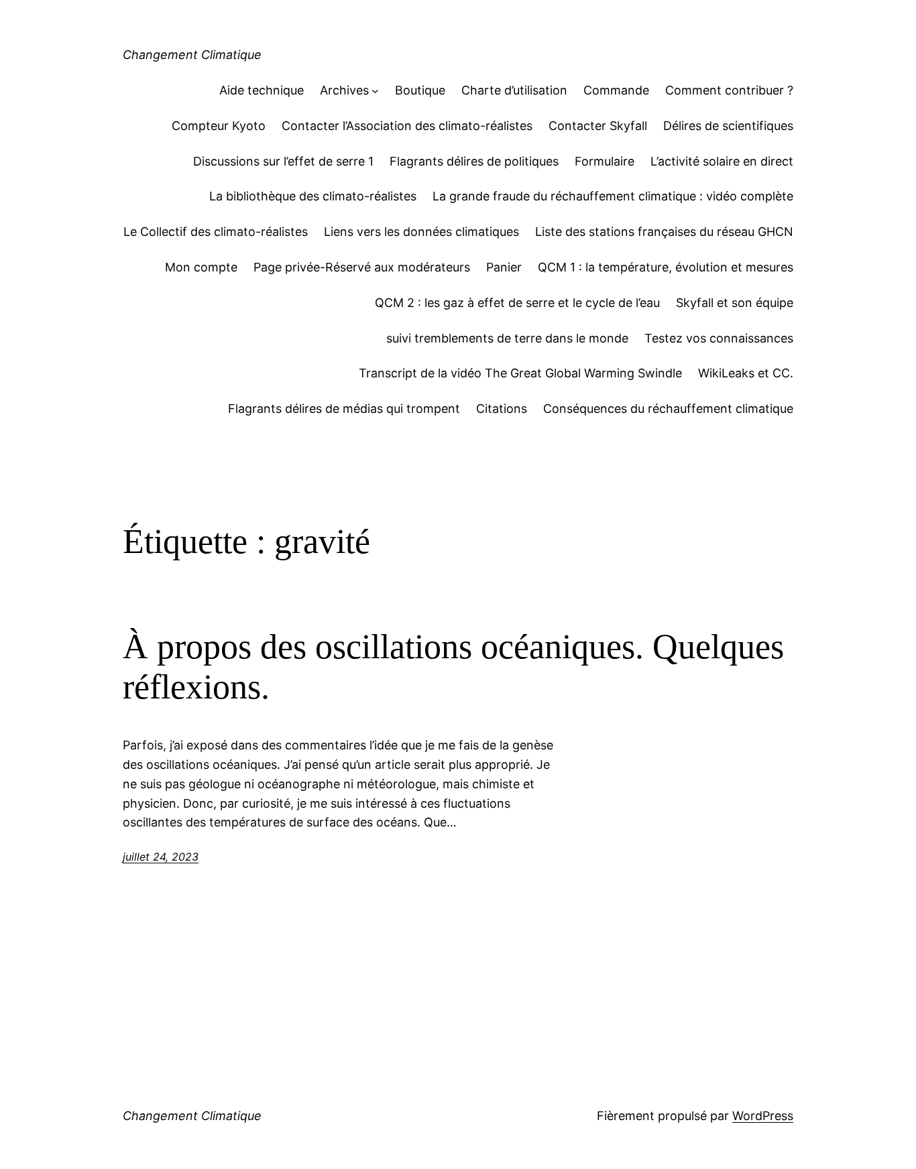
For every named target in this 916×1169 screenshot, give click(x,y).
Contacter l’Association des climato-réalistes (407, 126)
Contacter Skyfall (598, 126)
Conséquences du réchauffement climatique (668, 409)
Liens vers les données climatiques (421, 232)
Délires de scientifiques (728, 126)
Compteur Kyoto (219, 126)
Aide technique (261, 90)
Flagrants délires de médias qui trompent (344, 409)
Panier (504, 267)
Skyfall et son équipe (734, 303)
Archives (344, 90)
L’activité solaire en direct (721, 161)
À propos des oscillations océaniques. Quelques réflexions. (453, 666)
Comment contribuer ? (729, 90)
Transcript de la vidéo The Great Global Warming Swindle (520, 373)
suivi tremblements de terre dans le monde (507, 338)
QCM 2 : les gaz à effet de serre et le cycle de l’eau (517, 303)
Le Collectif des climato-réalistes (215, 232)
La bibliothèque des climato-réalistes (312, 196)
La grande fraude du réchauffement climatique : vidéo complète (613, 196)
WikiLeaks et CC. (745, 373)
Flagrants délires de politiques (474, 161)
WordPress (762, 1116)
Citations (501, 409)
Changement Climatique (192, 55)
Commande (616, 90)
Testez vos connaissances (718, 338)
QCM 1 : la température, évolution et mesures (665, 267)
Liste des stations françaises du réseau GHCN (664, 232)
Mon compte (201, 267)
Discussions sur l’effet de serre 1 (283, 161)
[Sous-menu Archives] (375, 91)
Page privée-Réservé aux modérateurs (361, 267)
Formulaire (604, 161)
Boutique (420, 90)
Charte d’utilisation (514, 90)
